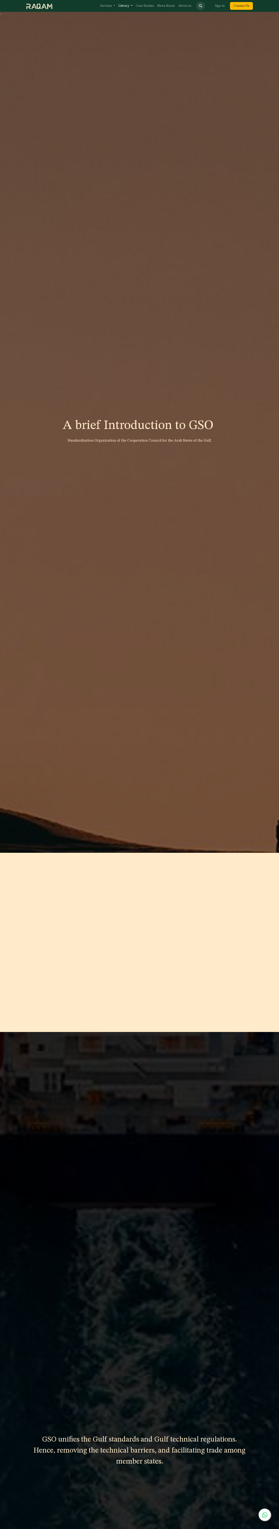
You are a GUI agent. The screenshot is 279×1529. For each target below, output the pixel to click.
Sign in (220, 6)
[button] (200, 6)
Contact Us (241, 6)
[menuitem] (108, 6)
